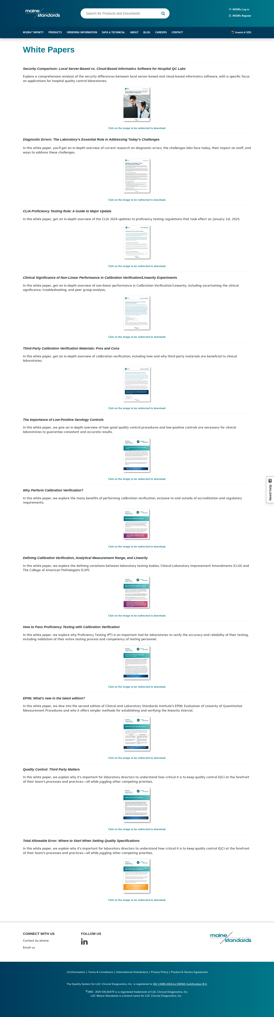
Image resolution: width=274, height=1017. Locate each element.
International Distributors (132, 972)
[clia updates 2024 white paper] (137, 242)
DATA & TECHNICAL (113, 32)
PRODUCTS (55, 32)
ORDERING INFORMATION (82, 32)
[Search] (163, 13)
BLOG (146, 32)
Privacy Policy (159, 972)
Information (77, 972)
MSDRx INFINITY (33, 32)
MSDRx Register (241, 15)
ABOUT (134, 32)
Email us (29, 947)
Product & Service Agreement (189, 972)
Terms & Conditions (100, 972)
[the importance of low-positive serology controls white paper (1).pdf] (137, 454)
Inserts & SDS (242, 32)
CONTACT (177, 32)
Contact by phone (36, 940)
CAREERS (161, 32)
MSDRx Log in (240, 9)
